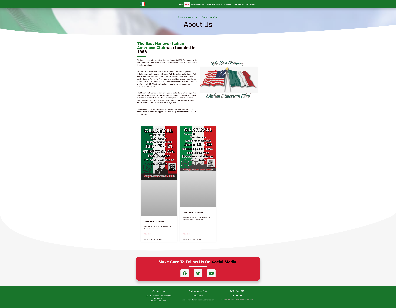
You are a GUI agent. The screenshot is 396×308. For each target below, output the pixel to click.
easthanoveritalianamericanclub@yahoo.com (198, 300)
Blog (246, 4)
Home (181, 4)
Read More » (148, 234)
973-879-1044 (198, 296)
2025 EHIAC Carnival (154, 221)
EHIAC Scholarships (213, 4)
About (187, 4)
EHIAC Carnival (226, 4)
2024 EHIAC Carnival (193, 212)
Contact (252, 4)
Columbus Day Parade (197, 4)
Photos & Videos (238, 4)
